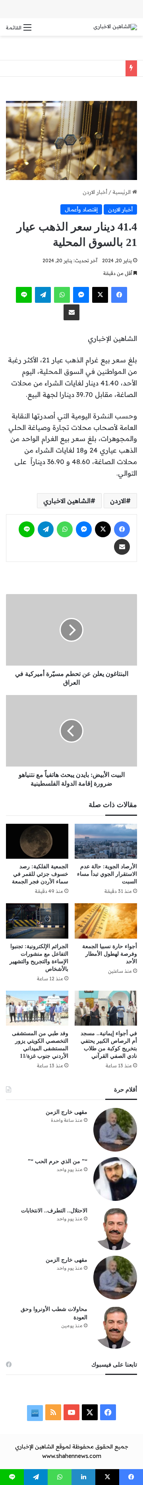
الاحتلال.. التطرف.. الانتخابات (54, 1211)
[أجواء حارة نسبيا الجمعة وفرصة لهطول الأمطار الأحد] (106, 921)
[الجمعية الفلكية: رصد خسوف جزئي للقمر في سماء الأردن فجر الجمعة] (37, 841)
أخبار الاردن (95, 192)
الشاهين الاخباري (67, 501)
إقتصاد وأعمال (81, 209)
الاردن (118, 501)
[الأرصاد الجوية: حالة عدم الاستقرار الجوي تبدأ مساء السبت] (106, 841)
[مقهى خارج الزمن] (115, 1130)
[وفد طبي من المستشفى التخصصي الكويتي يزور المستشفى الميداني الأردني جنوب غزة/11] (37, 1008)
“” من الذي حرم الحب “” (57, 1161)
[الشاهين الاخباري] (115, 27)
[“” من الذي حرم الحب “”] (115, 1179)
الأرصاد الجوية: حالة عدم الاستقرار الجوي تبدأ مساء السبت (107, 874)
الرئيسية (122, 192)
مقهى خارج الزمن (66, 1112)
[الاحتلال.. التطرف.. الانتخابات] (115, 1228)
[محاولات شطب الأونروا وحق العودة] (115, 1327)
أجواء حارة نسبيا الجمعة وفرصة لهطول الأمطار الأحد (109, 953)
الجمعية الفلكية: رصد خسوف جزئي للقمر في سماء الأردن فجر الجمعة (40, 874)
